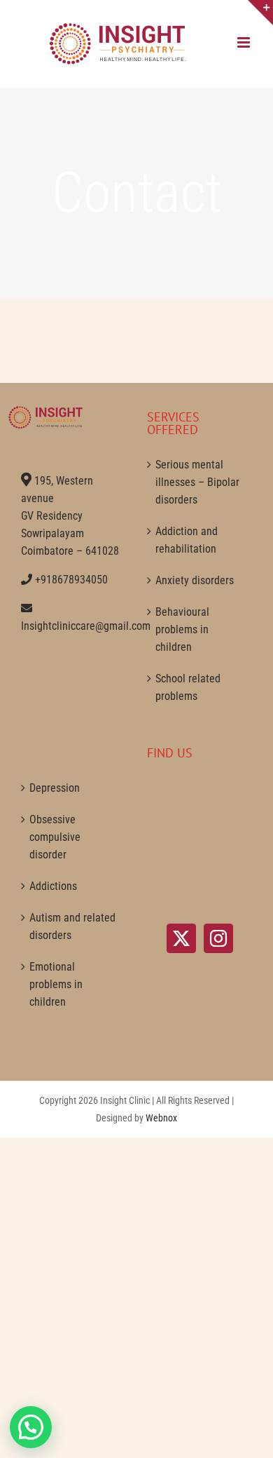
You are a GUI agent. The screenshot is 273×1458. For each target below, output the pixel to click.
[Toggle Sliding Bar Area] (260, 12)
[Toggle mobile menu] (244, 42)
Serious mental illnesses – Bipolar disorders (197, 482)
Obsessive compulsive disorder (54, 837)
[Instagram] (218, 938)
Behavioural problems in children (182, 629)
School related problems (187, 687)
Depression (54, 788)
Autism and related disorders (72, 926)
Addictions (53, 886)
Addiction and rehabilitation (186, 540)
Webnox (161, 1117)
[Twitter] (181, 938)
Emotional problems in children (56, 984)
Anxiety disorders (194, 580)
